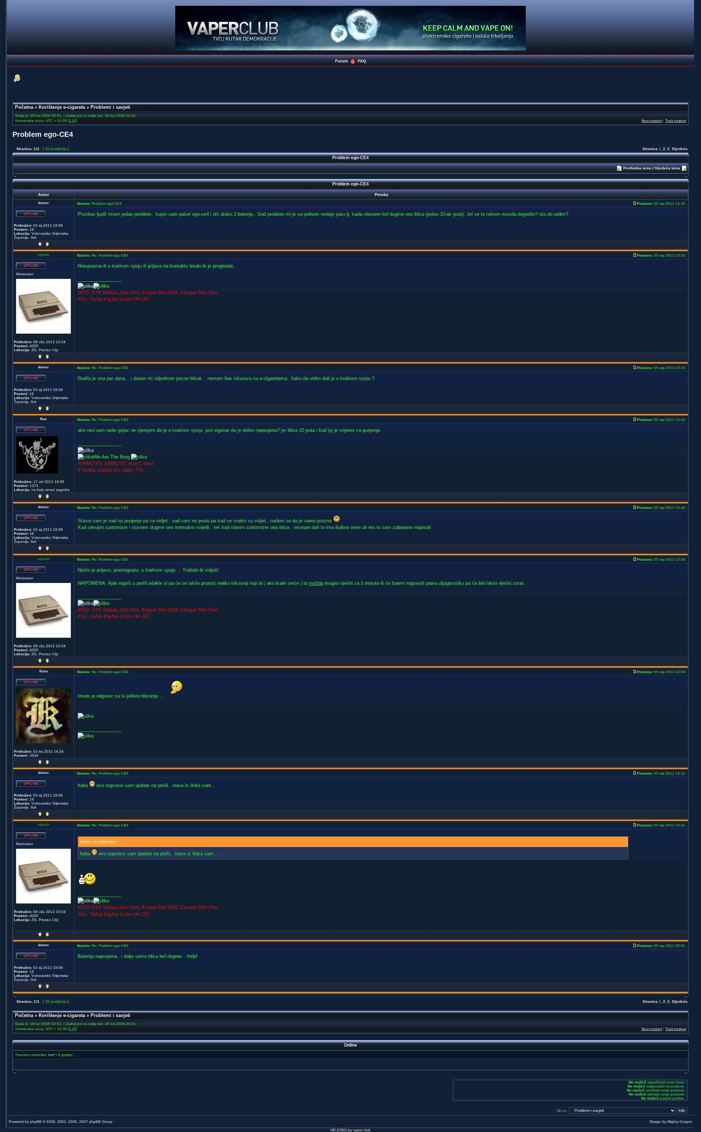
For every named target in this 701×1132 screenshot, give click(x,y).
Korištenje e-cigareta (62, 107)
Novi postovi (651, 121)
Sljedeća (679, 149)
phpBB (36, 1122)
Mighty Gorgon (679, 1122)
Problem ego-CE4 (42, 134)
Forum (341, 61)
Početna (24, 107)
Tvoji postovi (675, 121)
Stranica (650, 149)
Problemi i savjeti (110, 107)
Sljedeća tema (667, 168)
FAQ (362, 61)
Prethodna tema (637, 168)
